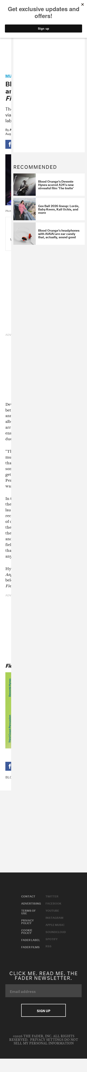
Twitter (52, 896)
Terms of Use (28, 911)
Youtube (52, 910)
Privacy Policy (27, 921)
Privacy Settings (46, 1040)
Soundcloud (56, 931)
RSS (49, 946)
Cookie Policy (26, 931)
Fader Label (30, 939)
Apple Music (55, 924)
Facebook (53, 903)
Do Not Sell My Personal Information (46, 1041)
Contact (28, 896)
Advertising (31, 903)
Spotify (52, 938)
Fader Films (30, 946)
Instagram (54, 917)
